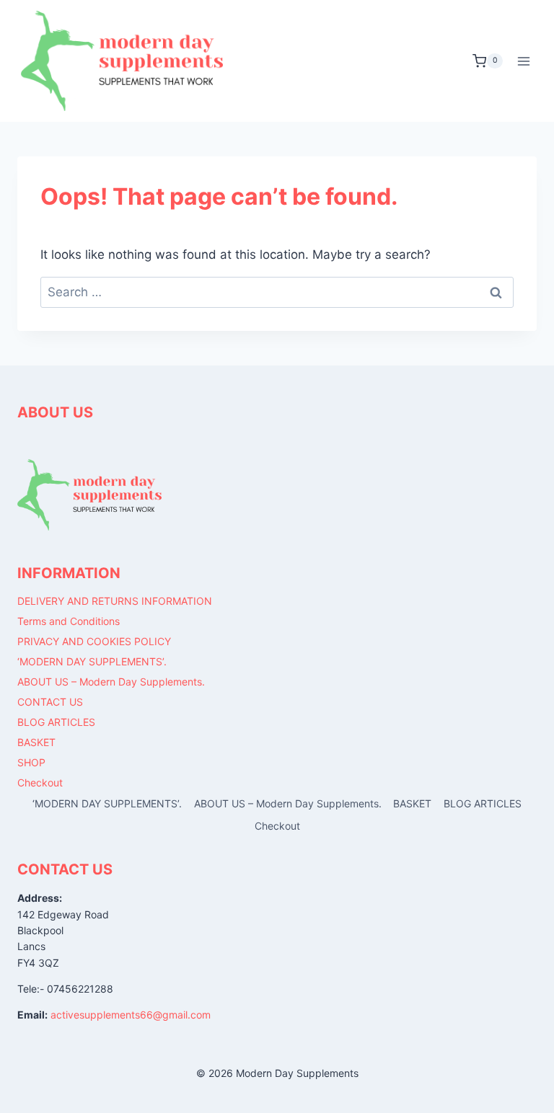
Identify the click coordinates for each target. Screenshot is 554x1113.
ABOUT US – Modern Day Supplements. (111, 681)
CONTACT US (50, 702)
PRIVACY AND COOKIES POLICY (94, 641)
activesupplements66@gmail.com (130, 1014)
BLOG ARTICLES (56, 722)
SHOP (31, 762)
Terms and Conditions (68, 621)
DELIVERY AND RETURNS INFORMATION (114, 601)
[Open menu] (523, 61)
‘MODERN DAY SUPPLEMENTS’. (92, 661)
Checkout (40, 782)
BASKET (36, 742)
